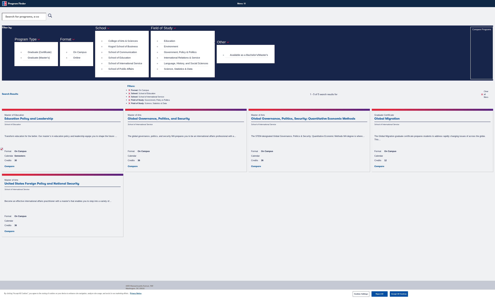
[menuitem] (37, 52)
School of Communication (122, 52)
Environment (171, 46)
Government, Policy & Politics (180, 52)
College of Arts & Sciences (123, 41)
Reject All (379, 294)
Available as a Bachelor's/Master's (249, 55)
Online (76, 57)
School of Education (119, 57)
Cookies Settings (361, 294)
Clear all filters (486, 94)
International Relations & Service (182, 57)
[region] (247, 294)
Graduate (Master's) (39, 57)
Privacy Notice (135, 293)
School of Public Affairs (121, 69)
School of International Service (125, 63)
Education (169, 41)
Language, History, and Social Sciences (186, 63)
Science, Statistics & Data (178, 69)
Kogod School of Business (123, 46)
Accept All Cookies (399, 294)
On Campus (80, 52)
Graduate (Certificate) (39, 52)
